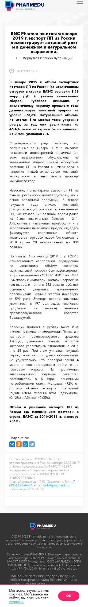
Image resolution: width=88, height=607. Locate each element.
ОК (68, 596)
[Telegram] (32, 444)
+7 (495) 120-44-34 (29, 568)
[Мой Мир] (25, 444)
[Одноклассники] (19, 444)
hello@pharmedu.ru (56, 485)
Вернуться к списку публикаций (47, 58)
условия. (17, 601)
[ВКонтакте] (12, 444)
